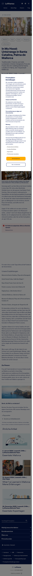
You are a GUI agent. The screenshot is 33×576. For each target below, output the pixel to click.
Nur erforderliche (16, 164)
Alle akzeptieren (16, 158)
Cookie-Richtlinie (11, 149)
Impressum (10, 151)
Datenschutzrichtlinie (12, 146)
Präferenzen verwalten (13, 154)
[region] (16, 122)
